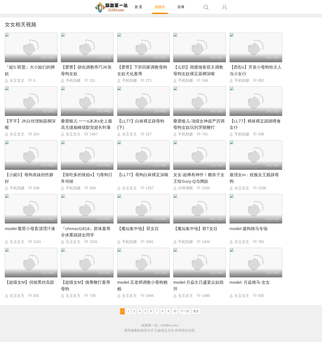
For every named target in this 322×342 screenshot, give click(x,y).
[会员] (224, 7)
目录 (180, 7)
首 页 (138, 7)
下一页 (184, 311)
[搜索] (206, 7)
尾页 (196, 311)
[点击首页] (111, 7)
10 (174, 311)
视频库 (160, 7)
